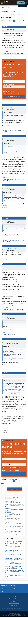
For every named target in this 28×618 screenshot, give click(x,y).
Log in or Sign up (22, 6)
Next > (2, 23)
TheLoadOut (7, 568)
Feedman (9, 53)
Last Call (12, 53)
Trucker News (13, 599)
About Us (13, 596)
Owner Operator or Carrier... (18, 558)
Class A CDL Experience (9, 84)
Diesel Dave (10, 342)
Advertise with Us (13, 603)
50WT (8, 259)
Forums (4, 7)
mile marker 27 (12, 309)
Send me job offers (14, 96)
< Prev (2, 20)
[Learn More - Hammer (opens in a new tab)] (14, 2)
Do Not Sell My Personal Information (13, 608)
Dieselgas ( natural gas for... (15, 532)
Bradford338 (7, 514)
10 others (19, 309)
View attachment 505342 (8, 117)
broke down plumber (15, 130)
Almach (11, 505)
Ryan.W (11, 553)
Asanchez (13, 509)
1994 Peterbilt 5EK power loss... (17, 508)
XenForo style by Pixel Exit (14, 613)
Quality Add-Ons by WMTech (14, 614)
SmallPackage (10, 29)
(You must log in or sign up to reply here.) (9, 479)
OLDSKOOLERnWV (8, 550)
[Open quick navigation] (25, 14)
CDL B (11, 93)
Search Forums (5, 11)
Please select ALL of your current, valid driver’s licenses (12, 90)
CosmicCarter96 (16, 559)
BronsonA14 (7, 518)
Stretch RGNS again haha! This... (16, 574)
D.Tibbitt (4, 309)
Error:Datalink (11, 501)
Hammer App (13, 605)
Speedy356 (9, 240)
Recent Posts (12, 11)
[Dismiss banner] (26, 2)
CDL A (5, 93)
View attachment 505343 (18, 117)
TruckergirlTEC (8, 556)
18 (23, 20)
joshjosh (12, 575)
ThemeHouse (22, 615)
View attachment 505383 (8, 351)
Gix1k (10, 502)
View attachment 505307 (8, 148)
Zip (4, 79)
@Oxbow (21, 115)
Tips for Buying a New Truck (15, 551)
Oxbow (16, 210)
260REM (7, 309)
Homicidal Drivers (13, 562)
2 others (17, 53)
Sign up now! (14, 489)
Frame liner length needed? (17, 519)
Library (13, 601)
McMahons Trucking (9, 526)
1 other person (18, 367)
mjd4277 (12, 563)
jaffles (10, 534)
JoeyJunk (5, 53)
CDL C (18, 93)
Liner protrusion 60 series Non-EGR (17, 504)
